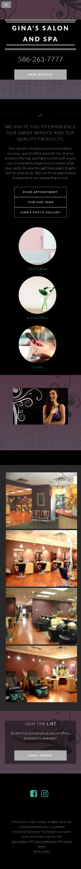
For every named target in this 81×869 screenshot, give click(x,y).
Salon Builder (19, 841)
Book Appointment (40, 192)
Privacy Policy (42, 851)
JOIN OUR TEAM (40, 202)
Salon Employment (45, 841)
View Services (40, 74)
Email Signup (40, 755)
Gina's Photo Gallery (40, 212)
